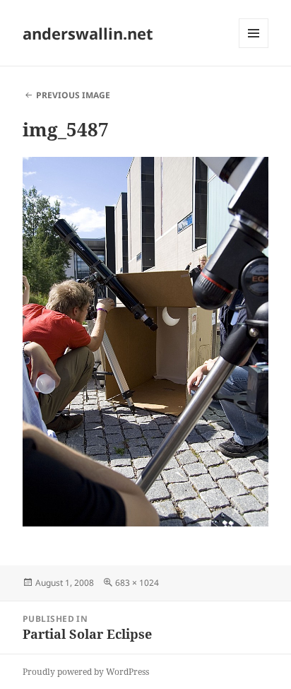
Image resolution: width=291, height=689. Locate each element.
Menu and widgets (253, 47)
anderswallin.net (88, 33)
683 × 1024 (137, 583)
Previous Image (73, 95)
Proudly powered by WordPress (86, 672)
